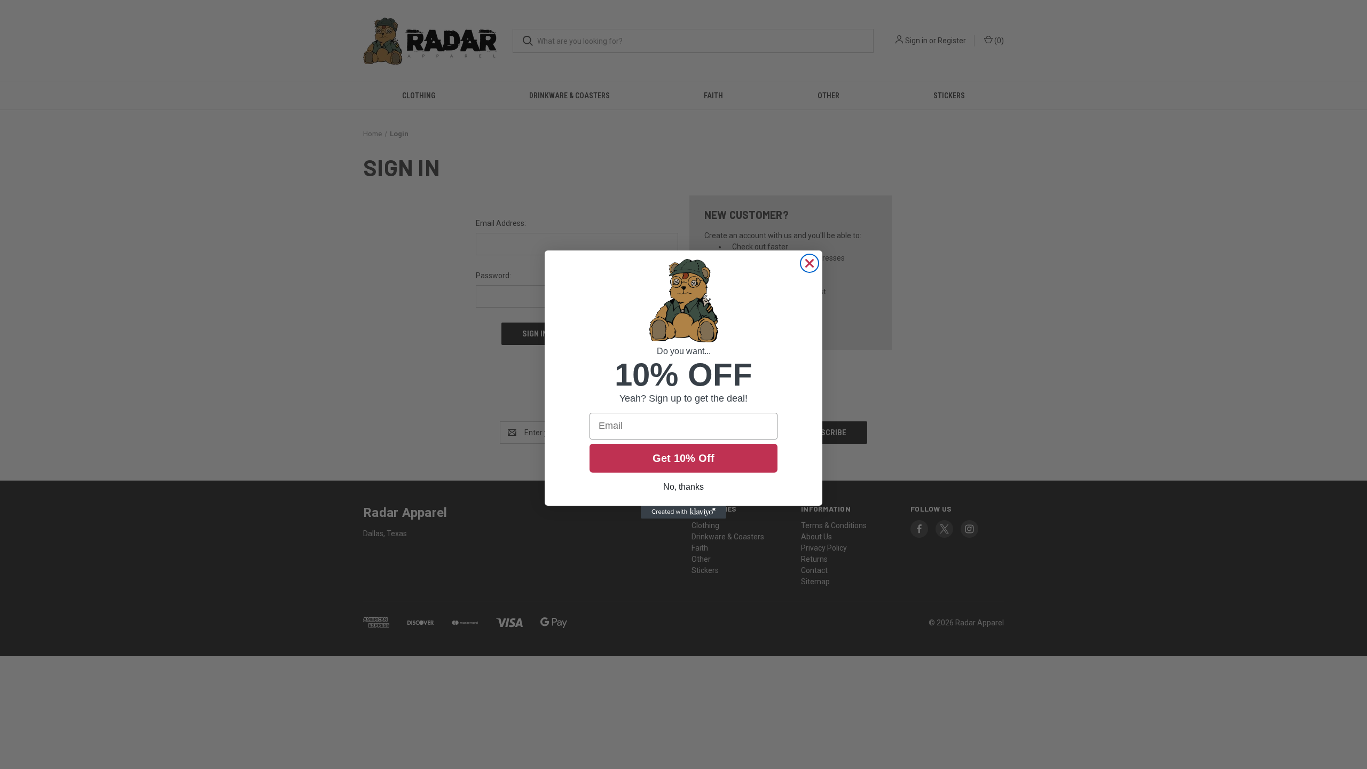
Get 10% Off (683, 458)
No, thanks (683, 486)
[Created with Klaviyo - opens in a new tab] (683, 512)
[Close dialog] (809, 263)
